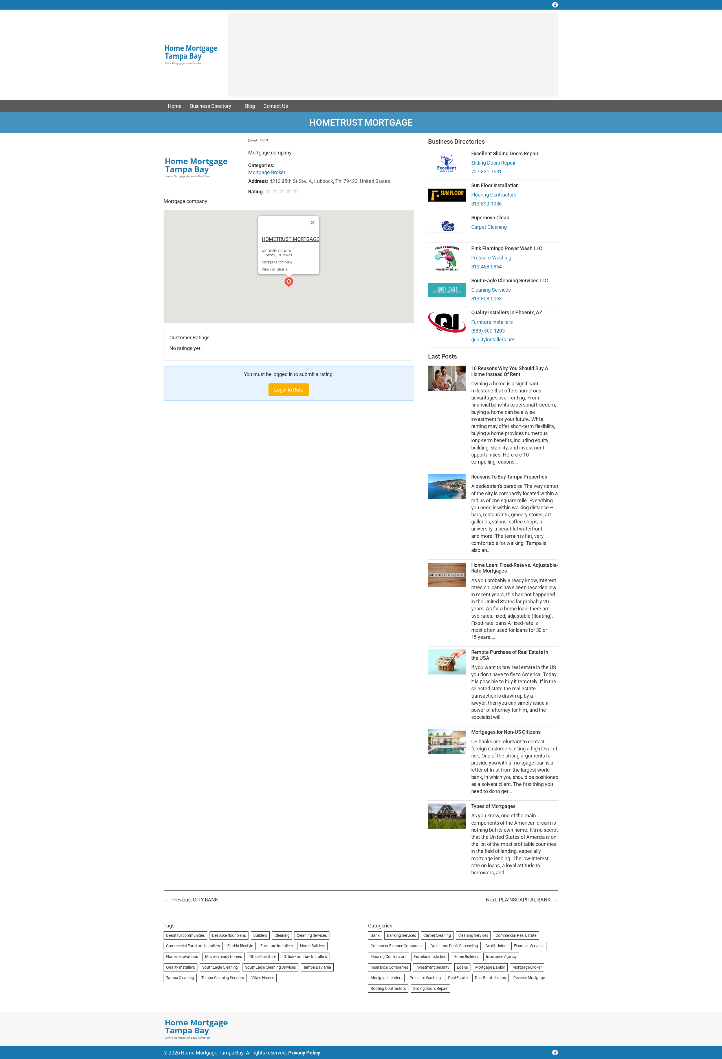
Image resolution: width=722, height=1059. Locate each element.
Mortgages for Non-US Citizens (506, 732)
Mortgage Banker (490, 967)
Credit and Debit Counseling (454, 946)
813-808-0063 (486, 299)
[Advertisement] (393, 57)
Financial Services (529, 946)
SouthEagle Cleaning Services (270, 967)
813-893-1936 (486, 204)
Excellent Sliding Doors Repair (504, 153)
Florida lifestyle (240, 946)
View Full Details (274, 269)
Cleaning (281, 935)
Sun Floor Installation (495, 185)
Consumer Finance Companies (397, 946)
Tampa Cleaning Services (222, 977)
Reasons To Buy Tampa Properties (509, 477)
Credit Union (496, 946)
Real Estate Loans (490, 977)
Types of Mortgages (493, 806)
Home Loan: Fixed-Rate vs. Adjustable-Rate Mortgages (514, 568)
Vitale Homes (262, 977)
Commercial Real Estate (516, 935)
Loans (462, 967)
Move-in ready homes (223, 956)
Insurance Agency (501, 956)
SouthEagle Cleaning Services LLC (509, 280)
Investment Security (432, 967)
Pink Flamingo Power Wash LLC (506, 248)
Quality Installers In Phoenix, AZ (507, 312)
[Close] (312, 223)
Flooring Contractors (493, 195)
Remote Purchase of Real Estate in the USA (510, 655)
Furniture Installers (492, 322)
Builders (260, 935)
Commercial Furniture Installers (193, 946)
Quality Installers (180, 967)
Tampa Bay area (317, 967)
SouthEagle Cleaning (220, 967)
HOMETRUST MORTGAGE (290, 239)
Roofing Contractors (388, 988)
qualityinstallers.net (493, 339)
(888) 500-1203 (488, 331)
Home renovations (182, 956)
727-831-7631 (486, 171)
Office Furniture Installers (305, 956)
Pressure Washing (491, 258)
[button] (289, 283)
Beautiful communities (185, 935)
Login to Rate (288, 390)
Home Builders (312, 946)
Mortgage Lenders (386, 977)
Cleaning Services (491, 290)
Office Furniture (262, 956)
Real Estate (458, 977)
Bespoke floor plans (229, 935)
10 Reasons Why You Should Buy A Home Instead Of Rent (509, 371)
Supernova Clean (490, 217)
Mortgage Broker (267, 172)
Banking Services (401, 935)
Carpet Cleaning (489, 227)
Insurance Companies (389, 967)
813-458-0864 (486, 267)
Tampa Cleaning (180, 977)
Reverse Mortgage (529, 977)
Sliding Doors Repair (493, 163)
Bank (375, 935)
